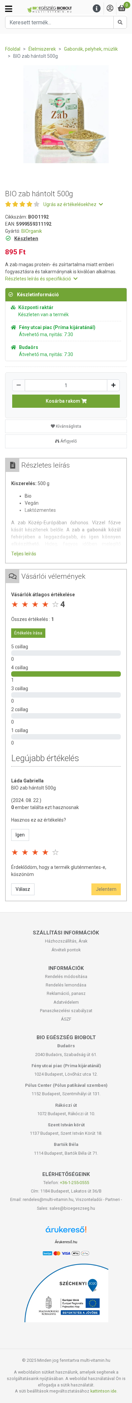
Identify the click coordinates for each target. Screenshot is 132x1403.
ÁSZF (66, 1019)
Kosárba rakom (63, 401)
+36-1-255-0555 (74, 1182)
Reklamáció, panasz (66, 993)
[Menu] (97, 9)
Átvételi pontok (66, 949)
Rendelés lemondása (66, 984)
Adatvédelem (66, 1002)
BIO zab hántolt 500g (33, 788)
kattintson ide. (103, 1391)
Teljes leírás (23, 553)
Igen (20, 834)
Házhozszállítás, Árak (66, 941)
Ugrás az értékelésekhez (70, 204)
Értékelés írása (28, 633)
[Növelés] (113, 385)
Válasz (23, 889)
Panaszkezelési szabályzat (66, 1010)
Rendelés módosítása (66, 976)
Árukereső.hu (66, 1242)
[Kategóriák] (8, 9)
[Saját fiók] (110, 8)
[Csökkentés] (18, 385)
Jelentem (106, 889)
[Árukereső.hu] (66, 1231)
